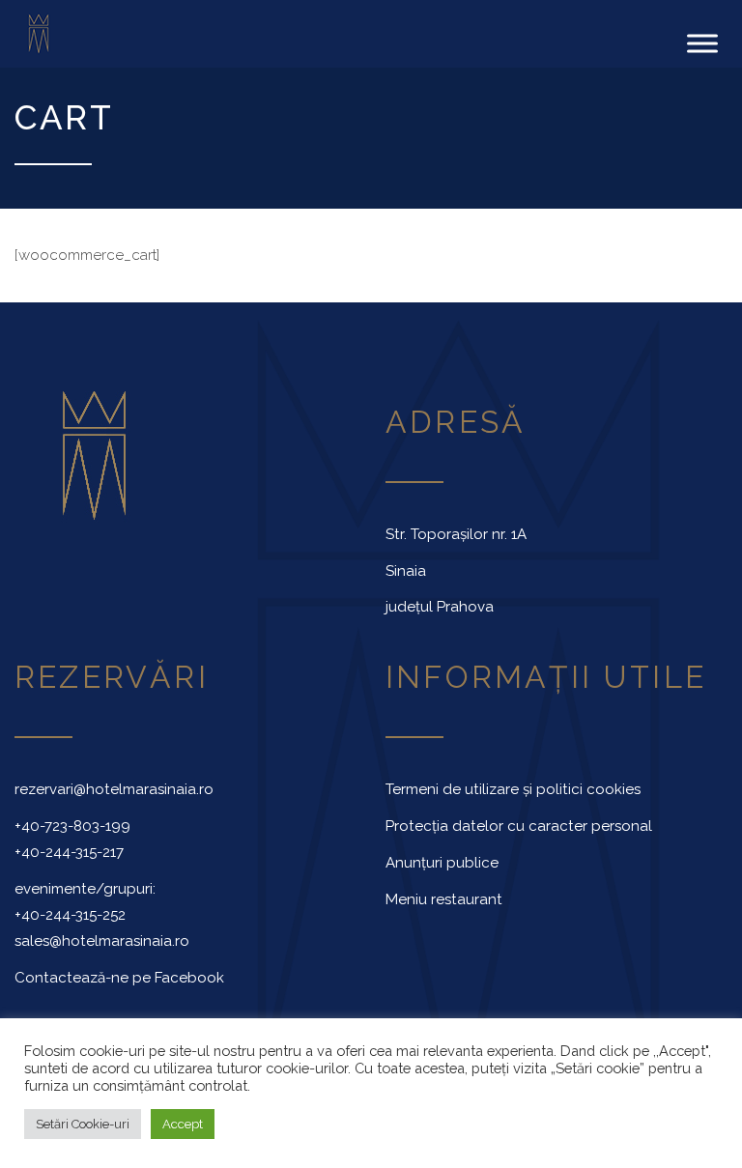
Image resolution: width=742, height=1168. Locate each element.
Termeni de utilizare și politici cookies (513, 789)
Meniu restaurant (443, 899)
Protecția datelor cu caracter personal (518, 826)
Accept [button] (182, 1124)
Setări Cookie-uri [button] (82, 1124)
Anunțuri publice (442, 862)
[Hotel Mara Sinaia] (61, 34)
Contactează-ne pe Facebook (119, 977)
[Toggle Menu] (702, 43)
